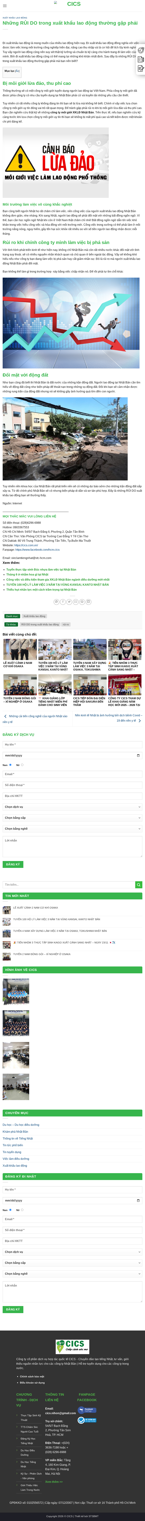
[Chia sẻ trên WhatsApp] (56, 602)
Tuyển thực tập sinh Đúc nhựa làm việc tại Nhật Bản (41, 569)
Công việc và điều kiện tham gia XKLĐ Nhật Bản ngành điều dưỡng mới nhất (57, 579)
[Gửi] (138, 884)
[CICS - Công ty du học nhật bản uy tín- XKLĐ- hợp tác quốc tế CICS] (72, 6)
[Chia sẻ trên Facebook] (63, 602)
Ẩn (17, 71)
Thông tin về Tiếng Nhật (18, 1138)
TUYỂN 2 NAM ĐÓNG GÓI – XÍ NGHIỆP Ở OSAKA (41, 954)
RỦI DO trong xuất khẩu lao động (40, 624)
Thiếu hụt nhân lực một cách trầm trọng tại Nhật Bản (41, 589)
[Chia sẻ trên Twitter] (69, 602)
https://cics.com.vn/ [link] (26, 545)
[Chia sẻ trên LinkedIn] (88, 602)
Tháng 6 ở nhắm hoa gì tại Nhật (27, 574)
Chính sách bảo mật (32, 1376)
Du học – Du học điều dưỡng (21, 1124)
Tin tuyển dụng (12, 1152)
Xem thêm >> (54, 1481)
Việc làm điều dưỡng (16, 1158)
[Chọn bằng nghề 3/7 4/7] (72, 830)
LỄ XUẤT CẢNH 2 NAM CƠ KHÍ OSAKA (35, 907)
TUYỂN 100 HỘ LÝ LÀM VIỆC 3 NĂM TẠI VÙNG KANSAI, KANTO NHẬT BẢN (57, 584)
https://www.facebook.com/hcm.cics (37, 549)
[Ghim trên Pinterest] (82, 602)
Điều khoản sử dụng (32, 1382)
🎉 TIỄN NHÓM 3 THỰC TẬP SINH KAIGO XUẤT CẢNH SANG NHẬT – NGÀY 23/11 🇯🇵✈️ (64, 942)
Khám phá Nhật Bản (15, 1131)
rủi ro (66, 624)
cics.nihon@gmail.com (60, 1413)
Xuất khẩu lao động (15, 18)
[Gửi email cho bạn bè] (76, 602)
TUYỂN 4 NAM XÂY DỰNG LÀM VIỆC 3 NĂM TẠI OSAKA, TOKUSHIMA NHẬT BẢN (60, 931)
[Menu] (5, 5)
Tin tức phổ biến (13, 1145)
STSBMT (94, 1516)
